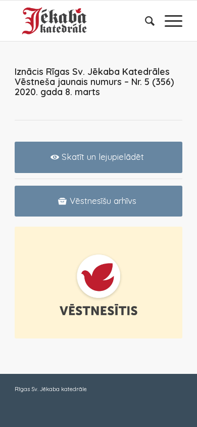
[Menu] (168, 21)
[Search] (145, 21)
